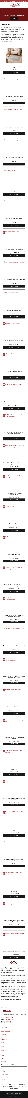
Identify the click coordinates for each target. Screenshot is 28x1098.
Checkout (3, 1061)
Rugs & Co (12, 15)
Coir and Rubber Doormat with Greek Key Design (14, 738)
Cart (2, 1058)
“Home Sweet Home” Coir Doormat (14, 249)
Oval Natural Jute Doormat (14, 554)
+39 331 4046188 (9, 1019)
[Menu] (2, 5)
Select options (14, 347)
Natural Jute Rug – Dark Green (14, 218)
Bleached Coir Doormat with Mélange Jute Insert (14, 829)
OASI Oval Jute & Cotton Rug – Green (14, 127)
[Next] (16, 962)
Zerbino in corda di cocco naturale (14, 371)
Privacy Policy (4, 1077)
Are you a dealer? (5, 1031)
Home (6, 15)
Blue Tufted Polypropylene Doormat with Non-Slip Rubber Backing (14, 433)
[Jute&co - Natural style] (14, 5)
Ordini (2, 1055)
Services (3, 1037)
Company (3, 1034)
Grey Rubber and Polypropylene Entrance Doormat (14, 402)
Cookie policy (4, 1074)
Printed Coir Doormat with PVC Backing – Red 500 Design (14, 494)
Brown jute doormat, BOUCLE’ (14, 188)
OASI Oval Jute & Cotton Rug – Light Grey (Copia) (14, 66)
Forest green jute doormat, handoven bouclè (14, 646)
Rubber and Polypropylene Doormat (14, 340)
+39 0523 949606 (9, 1017)
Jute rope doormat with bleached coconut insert (14, 860)
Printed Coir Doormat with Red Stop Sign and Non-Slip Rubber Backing (14, 677)
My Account (4, 1050)
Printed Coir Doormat (14, 523)
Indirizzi (3, 1053)
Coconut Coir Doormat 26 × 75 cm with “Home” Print (14, 768)
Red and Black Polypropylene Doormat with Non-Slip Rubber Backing (14, 463)
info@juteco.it (7, 1021)
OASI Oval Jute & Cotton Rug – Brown (14, 96)
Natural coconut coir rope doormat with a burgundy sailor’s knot (14, 921)
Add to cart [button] (14, 72)
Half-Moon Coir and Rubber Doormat (14, 707)
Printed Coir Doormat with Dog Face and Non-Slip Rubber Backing (14, 616)
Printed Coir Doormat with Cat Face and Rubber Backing (14, 585)
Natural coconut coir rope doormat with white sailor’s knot (14, 890)
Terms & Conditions (6, 1069)
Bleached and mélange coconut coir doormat (14, 951)
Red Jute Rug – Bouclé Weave (14, 310)
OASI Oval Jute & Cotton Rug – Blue (14, 157)
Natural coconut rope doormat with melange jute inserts (14, 799)
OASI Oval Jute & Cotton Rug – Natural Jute (14, 279)
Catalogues (4, 1039)
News (2, 1042)
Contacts (3, 1079)
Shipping (3, 1071)
